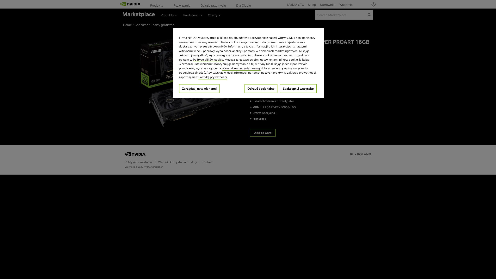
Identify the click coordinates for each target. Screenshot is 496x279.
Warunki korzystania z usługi (241, 68)
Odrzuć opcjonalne (261, 88)
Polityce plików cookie (208, 59)
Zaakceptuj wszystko (298, 88)
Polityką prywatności (212, 77)
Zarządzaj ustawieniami (199, 88)
